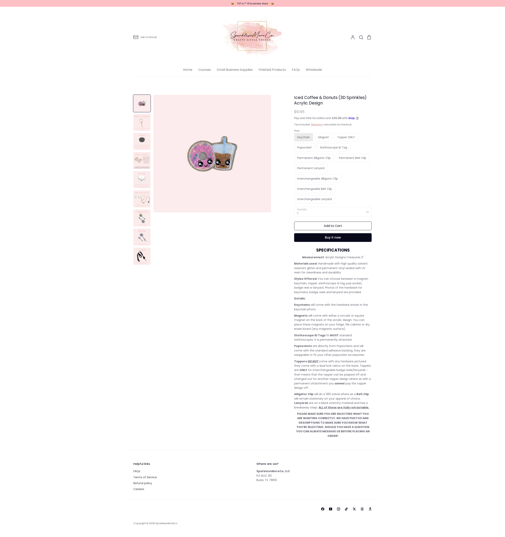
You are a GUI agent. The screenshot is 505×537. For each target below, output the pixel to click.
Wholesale (314, 69)
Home (187, 69)
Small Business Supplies (235, 69)
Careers (138, 489)
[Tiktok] (346, 509)
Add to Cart (333, 226)
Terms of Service (145, 477)
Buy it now (333, 237)
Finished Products (272, 69)
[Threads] (362, 509)
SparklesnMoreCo (166, 523)
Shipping (316, 124)
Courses (204, 69)
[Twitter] (354, 509)
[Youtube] (331, 509)
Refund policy (142, 483)
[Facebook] (323, 509)
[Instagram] (338, 509)
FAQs (296, 69)
